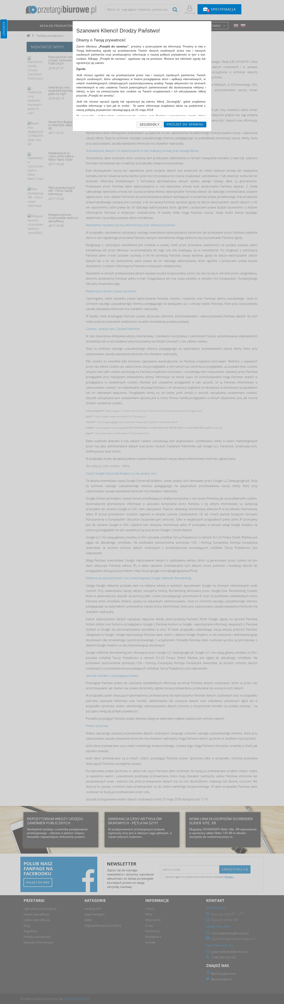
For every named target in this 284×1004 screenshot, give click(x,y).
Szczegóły (149, 124)
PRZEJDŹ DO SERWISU (185, 124)
